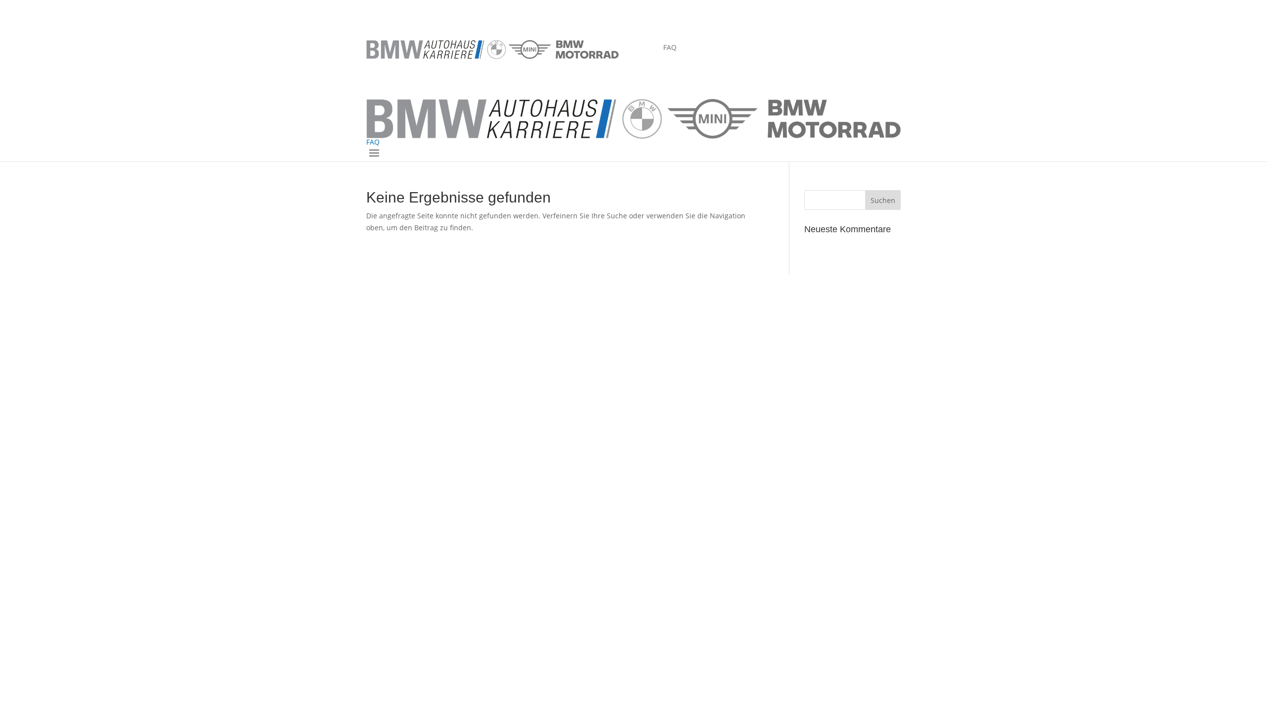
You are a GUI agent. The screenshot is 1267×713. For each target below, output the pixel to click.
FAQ (670, 48)
